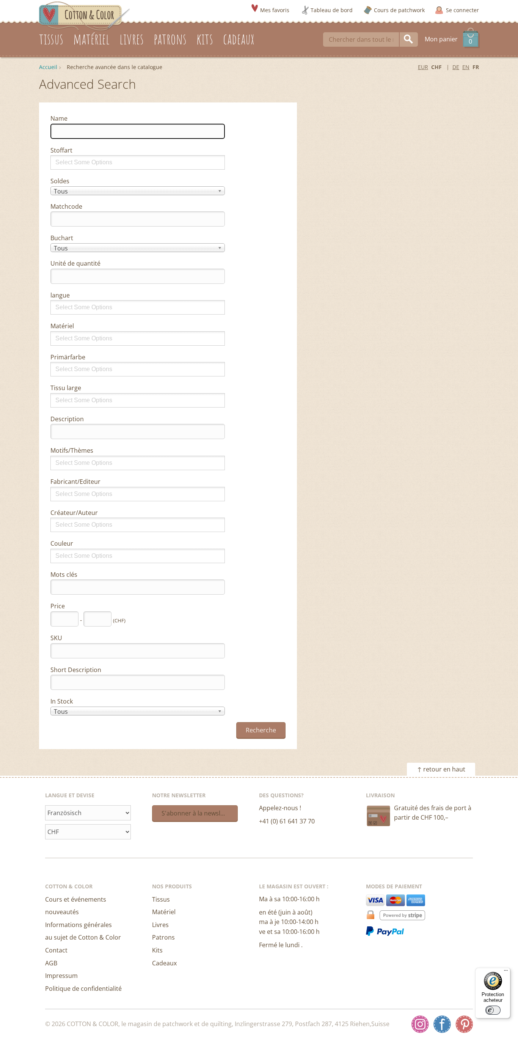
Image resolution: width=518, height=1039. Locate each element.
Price (57, 606)
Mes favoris (274, 10)
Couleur (61, 543)
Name (58, 118)
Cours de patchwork (399, 10)
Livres (160, 925)
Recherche (409, 39)
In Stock (61, 701)
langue (60, 295)
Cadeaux (164, 963)
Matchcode (66, 206)
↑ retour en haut (441, 769)
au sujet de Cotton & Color (83, 937)
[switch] (493, 1010)
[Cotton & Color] (84, 15)
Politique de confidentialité (83, 988)
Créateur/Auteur (74, 512)
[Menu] (505, 972)
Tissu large (65, 388)
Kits (157, 950)
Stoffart (61, 150)
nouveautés (62, 912)
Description (67, 419)
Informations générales (78, 925)
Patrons (163, 937)
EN (465, 67)
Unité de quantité (75, 263)
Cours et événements (75, 899)
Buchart (61, 238)
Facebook (442, 1024)
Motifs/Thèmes (71, 450)
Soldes (59, 181)
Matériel (62, 326)
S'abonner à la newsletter (198, 813)
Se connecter (462, 10)
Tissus (161, 899)
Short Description (75, 670)
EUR (423, 67)
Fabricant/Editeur (75, 481)
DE (455, 67)
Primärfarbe (67, 357)
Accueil (48, 67)
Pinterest (464, 1024)
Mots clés (63, 574)
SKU (56, 638)
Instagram (420, 1024)
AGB (51, 963)
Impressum (61, 975)
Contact (56, 950)
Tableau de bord (332, 10)
